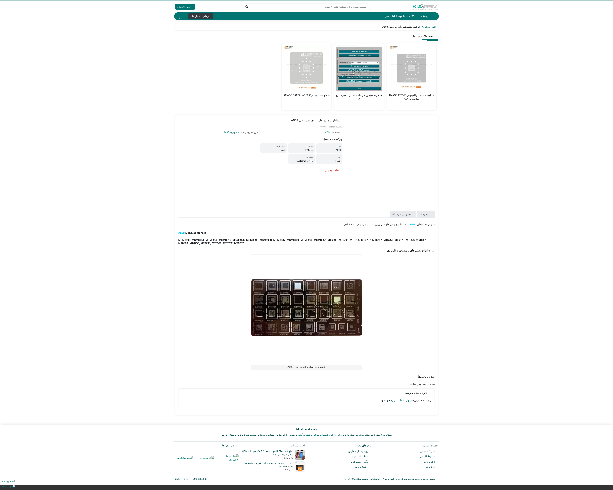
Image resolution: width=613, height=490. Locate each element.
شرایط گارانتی (427, 456)
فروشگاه (425, 16)
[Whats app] (8, 486)
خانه (434, 26)
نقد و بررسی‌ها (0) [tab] (401, 214)
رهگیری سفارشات (199, 16)
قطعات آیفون (390, 16)
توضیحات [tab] (425, 214)
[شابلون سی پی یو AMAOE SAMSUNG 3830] (306, 68)
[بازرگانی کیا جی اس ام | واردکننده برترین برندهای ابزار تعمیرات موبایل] (425, 7)
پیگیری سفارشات (359, 461)
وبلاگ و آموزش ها (359, 456)
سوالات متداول (427, 451)
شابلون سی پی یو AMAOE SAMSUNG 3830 (306, 95)
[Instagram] (8, 481)
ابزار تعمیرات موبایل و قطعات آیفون (315, 434)
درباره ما (430, 466)
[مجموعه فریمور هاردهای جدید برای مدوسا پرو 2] (359, 68)
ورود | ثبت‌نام (184, 6)
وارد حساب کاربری (399, 400)
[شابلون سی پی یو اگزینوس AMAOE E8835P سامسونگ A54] (412, 68)
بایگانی (426, 26)
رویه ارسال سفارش (358, 451)
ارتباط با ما (429, 461)
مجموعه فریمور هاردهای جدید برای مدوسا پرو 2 (359, 97)
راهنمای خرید (361, 466)
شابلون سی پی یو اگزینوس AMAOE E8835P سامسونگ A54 (411, 97)
